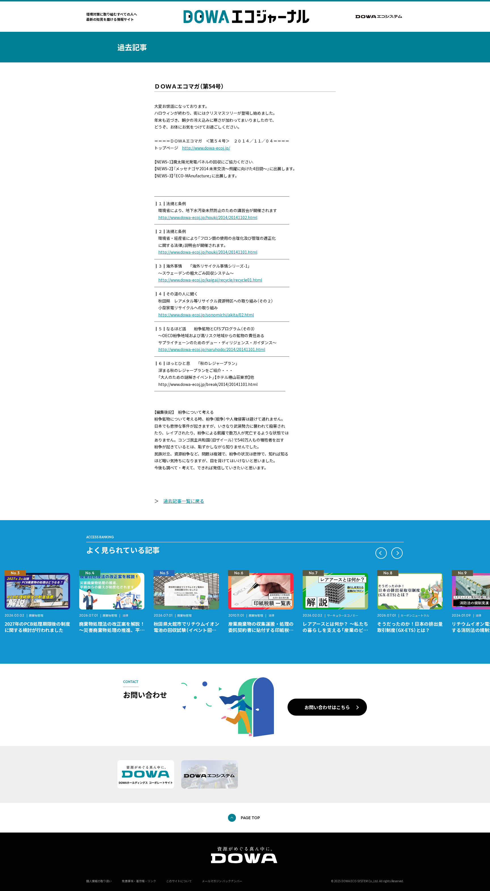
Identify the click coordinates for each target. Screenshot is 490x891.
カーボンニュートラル (415, 615)
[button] (381, 553)
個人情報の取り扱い (99, 881)
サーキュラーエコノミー (342, 615)
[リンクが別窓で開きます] (380, 16)
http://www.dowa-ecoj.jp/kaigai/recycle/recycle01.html (210, 280)
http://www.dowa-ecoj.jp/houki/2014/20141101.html (207, 252)
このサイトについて (179, 881)
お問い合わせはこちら (327, 707)
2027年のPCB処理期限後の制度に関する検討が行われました (37, 626)
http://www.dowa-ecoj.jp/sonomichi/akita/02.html (206, 315)
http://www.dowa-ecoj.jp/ (206, 148)
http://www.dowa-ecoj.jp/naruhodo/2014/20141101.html (211, 349)
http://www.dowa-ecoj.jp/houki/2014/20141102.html (207, 217)
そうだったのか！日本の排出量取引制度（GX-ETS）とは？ (410, 626)
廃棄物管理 (36, 615)
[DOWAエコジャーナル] (246, 16)
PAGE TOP (250, 817)
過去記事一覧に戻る (183, 500)
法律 (125, 615)
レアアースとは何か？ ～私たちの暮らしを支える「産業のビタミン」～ (335, 630)
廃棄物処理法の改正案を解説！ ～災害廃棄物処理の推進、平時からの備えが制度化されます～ (114, 630)
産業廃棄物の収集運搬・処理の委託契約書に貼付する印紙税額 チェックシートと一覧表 (263, 630)
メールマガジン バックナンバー (222, 881)
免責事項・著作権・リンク (139, 881)
